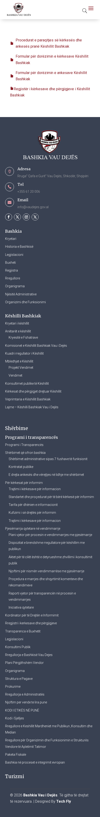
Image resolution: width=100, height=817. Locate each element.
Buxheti (10, 262)
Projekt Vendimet (21, 367)
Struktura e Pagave (19, 679)
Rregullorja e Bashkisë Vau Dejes (29, 655)
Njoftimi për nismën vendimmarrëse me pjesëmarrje (46, 571)
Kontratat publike (21, 467)
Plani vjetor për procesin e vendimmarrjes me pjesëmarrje (50, 535)
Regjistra (11, 270)
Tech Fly (63, 801)
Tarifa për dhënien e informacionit (33, 505)
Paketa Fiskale (15, 754)
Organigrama (15, 286)
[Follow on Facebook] (8, 217)
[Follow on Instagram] (26, 217)
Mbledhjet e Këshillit (19, 361)
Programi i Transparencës (24, 445)
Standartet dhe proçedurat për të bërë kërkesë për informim (51, 497)
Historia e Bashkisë (19, 246)
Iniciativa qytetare (21, 607)
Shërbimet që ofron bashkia (25, 453)
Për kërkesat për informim (24, 483)
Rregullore (12, 278)
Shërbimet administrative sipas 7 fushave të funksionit (48, 459)
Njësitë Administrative (21, 294)
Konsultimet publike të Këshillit (27, 383)
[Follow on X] (17, 217)
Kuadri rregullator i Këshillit (24, 353)
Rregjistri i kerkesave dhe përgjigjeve (31, 623)
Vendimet (15, 375)
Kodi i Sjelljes (14, 718)
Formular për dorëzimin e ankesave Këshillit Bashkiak (51, 76)
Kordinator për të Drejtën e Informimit (32, 615)
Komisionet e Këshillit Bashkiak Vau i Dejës (36, 345)
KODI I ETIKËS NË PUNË (22, 710)
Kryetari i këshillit (17, 323)
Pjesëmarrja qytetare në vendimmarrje (32, 528)
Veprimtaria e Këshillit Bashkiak (27, 399)
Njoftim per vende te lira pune (26, 702)
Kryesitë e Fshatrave (23, 337)
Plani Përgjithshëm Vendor (24, 663)
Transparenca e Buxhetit (22, 631)
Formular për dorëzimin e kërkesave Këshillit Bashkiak (52, 59)
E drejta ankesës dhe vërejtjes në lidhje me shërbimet (46, 475)
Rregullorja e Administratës (24, 694)
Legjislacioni (14, 255)
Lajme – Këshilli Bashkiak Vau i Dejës (31, 407)
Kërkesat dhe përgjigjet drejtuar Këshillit (33, 391)
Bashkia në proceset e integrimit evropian (35, 762)
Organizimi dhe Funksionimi (25, 302)
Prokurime (12, 686)
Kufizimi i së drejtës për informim (32, 512)
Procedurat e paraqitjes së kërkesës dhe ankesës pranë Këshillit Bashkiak (49, 43)
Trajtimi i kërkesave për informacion (35, 489)
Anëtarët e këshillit (18, 331)
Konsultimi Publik (17, 647)
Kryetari (10, 239)
